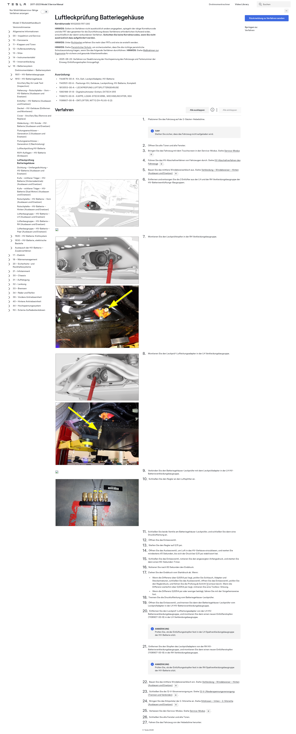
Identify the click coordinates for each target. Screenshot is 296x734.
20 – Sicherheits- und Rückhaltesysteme (23, 265)
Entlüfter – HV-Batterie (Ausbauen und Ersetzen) (34, 102)
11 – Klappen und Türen (24, 44)
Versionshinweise (21, 27)
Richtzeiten (76, 42)
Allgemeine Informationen (26, 31)
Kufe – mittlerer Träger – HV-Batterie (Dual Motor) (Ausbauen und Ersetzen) (33, 191)
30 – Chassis (19, 275)
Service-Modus (232, 150)
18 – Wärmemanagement (25, 259)
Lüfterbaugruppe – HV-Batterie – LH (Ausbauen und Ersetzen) (33, 215)
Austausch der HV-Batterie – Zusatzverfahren (29, 249)
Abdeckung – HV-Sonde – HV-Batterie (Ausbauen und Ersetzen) (33, 124)
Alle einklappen (230, 110)
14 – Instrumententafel (24, 57)
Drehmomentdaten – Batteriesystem (33, 70)
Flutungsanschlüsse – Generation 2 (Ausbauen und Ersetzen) (31, 133)
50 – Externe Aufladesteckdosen (29, 310)
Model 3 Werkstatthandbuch (27, 23)
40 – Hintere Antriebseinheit (27, 301)
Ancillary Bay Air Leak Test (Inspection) (30, 84)
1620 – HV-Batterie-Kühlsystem (31, 236)
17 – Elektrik (19, 255)
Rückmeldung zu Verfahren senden (266, 18)
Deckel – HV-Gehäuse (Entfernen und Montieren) (33, 110)
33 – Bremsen (20, 288)
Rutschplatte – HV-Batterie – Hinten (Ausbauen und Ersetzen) (33, 208)
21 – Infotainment (21, 271)
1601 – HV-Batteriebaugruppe (29, 74)
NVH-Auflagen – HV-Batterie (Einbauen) (31, 154)
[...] (151, 154)
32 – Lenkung (19, 284)
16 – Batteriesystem (22, 66)
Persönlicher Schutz (81, 47)
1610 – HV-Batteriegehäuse (28, 79)
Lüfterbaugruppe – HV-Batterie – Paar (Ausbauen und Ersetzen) (33, 230)
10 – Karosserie (20, 40)
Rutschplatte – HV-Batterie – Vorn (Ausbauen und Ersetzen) (34, 200)
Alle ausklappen (197, 110)
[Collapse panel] (286, 11)
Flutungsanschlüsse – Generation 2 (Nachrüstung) (31, 142)
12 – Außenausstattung (24, 49)
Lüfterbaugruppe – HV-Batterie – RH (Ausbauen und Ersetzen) (33, 222)
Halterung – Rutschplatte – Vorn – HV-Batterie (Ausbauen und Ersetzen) (34, 93)
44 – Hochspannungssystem (27, 305)
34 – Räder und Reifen (24, 293)
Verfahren (250, 30)
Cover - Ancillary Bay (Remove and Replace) (34, 117)
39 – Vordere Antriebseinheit (27, 297)
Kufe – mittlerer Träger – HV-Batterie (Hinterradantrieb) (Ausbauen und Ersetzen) (31, 181)
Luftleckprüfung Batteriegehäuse (25, 161)
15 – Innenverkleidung (24, 61)
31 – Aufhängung (21, 280)
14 (207, 584)
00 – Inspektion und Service (26, 36)
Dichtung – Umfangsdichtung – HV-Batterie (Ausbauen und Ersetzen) (32, 170)
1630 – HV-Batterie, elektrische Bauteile (30, 242)
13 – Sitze (18, 53)
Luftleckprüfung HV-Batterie (31, 148)
